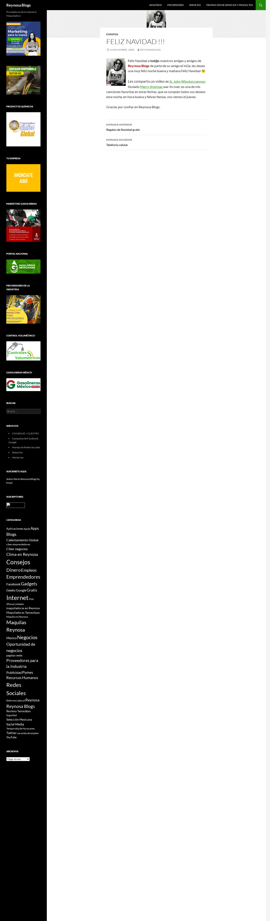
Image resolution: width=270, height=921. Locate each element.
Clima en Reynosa (22, 554)
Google (21, 590)
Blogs (11, 534)
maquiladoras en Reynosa (23, 608)
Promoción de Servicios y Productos (229, 5)
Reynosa (32, 700)
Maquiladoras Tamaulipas (23, 612)
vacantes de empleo (28, 733)
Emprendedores (23, 577)
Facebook (13, 584)
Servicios (195, 5)
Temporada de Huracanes (20, 728)
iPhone (10, 604)
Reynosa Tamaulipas (18, 711)
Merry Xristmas (151, 87)
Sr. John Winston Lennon (187, 81)
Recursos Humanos (22, 677)
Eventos (112, 34)
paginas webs (14, 655)
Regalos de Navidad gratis (123, 127)
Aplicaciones (14, 528)
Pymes (27, 672)
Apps (35, 528)
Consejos (18, 562)
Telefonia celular (119, 142)
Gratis (32, 590)
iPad (31, 599)
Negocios (27, 637)
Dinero (13, 570)
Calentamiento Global (22, 540)
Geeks (10, 590)
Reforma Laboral (15, 700)
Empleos (29, 570)
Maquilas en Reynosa (17, 616)
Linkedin (19, 604)
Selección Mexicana (19, 719)
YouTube (11, 737)
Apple (27, 528)
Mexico (11, 638)
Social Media (15, 724)
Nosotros (155, 5)
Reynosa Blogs (18, 5)
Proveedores (175, 5)
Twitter (11, 733)
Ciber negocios (17, 549)
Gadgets (29, 583)
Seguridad (11, 715)
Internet (17, 597)
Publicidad (14, 672)
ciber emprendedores (18, 544)
